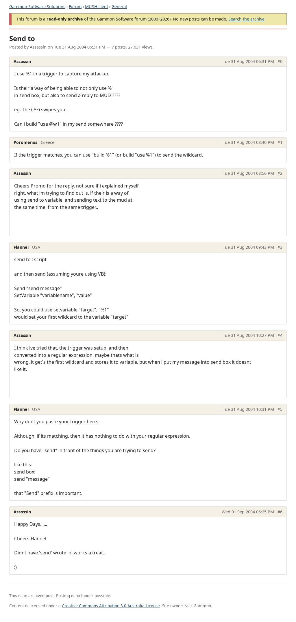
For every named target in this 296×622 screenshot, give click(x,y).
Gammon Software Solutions (37, 6)
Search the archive (246, 19)
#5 (280, 409)
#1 (280, 142)
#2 (280, 173)
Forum (75, 6)
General (119, 6)
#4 (280, 335)
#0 (280, 61)
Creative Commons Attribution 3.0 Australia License (111, 605)
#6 (280, 512)
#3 (280, 247)
